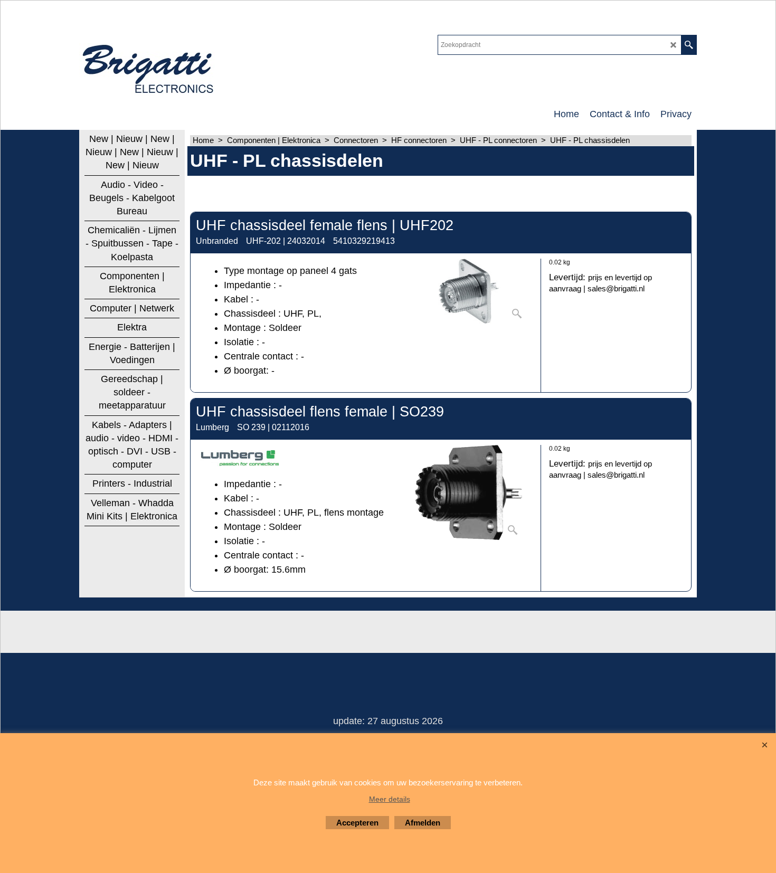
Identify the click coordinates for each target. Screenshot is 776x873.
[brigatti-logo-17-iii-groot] (149, 66)
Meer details (389, 799)
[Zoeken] (688, 44)
